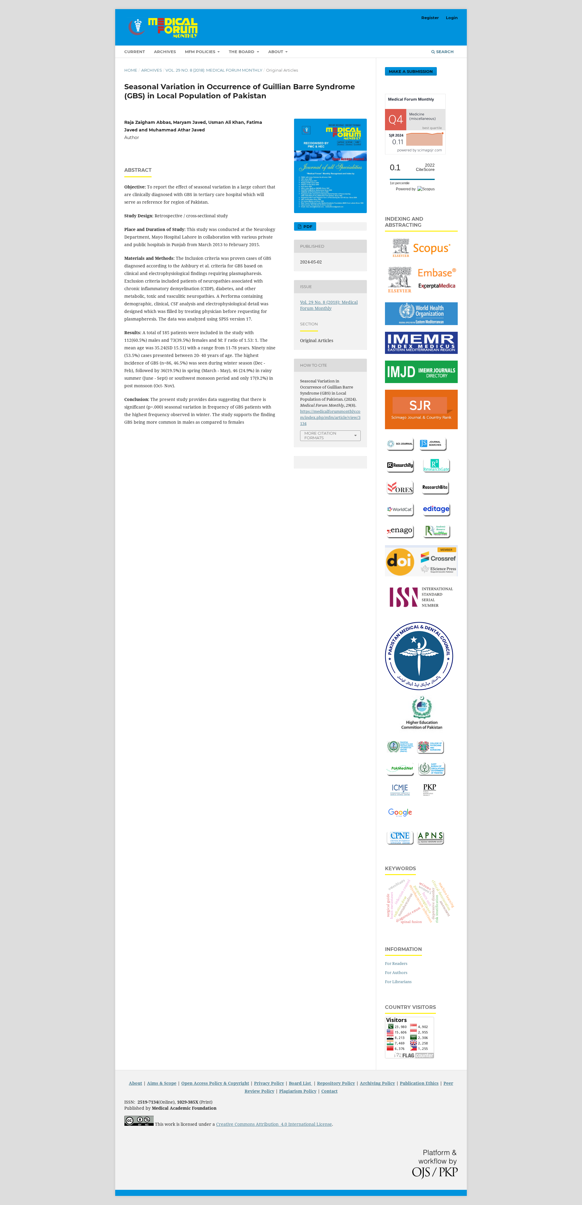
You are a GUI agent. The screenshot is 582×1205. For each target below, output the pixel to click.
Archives (165, 51)
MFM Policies (200, 51)
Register (430, 17)
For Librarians (398, 981)
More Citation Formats (320, 435)
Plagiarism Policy (297, 1091)
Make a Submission (411, 71)
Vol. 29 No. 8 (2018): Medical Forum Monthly (214, 70)
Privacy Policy (269, 1083)
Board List (300, 1083)
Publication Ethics (419, 1083)
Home (130, 70)
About (276, 51)
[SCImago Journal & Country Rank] (415, 153)
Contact (329, 1091)
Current (134, 51)
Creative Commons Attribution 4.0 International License (274, 1124)
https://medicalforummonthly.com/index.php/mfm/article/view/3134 (330, 417)
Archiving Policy (377, 1083)
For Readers (396, 963)
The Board (242, 51)
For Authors (396, 972)
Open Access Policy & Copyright (215, 1083)
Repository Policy (336, 1083)
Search (444, 51)
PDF (307, 226)
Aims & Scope (161, 1083)
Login (452, 17)
